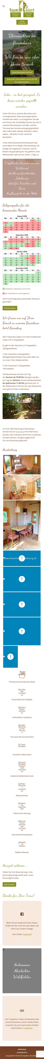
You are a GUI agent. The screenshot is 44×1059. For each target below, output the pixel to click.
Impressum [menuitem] (22, 1049)
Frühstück (20, 431)
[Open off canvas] (4, 6)
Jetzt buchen (9, 884)
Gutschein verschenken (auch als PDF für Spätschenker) (22, 80)
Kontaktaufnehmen (22, 22)
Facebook (27, 934)
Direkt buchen (10, 308)
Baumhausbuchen (15, 15)
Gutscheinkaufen (28, 15)
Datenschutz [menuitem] (22, 1053)
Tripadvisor (28, 1028)
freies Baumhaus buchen (22, 72)
